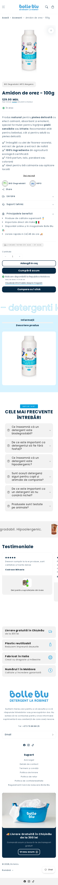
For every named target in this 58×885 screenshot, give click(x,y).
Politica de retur (29, 776)
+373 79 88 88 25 (31, 726)
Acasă (5, 17)
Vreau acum (27, 851)
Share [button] (9, 189)
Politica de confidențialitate (29, 781)
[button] (3, 7)
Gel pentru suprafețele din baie (27, 590)
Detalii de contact (29, 764)
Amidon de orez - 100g (38, 17)
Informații (27, 320)
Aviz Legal (29, 760)
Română (6, 870)
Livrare (14, 102)
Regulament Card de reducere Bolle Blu (29, 785)
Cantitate (6, 251)
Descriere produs (27, 325)
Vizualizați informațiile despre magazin (23, 283)
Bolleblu (14, 864)
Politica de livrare (29, 772)
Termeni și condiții (29, 768)
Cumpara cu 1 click (29, 289)
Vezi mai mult (29, 176)
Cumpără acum (29, 270)
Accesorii (17, 17)
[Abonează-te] (53, 734)
